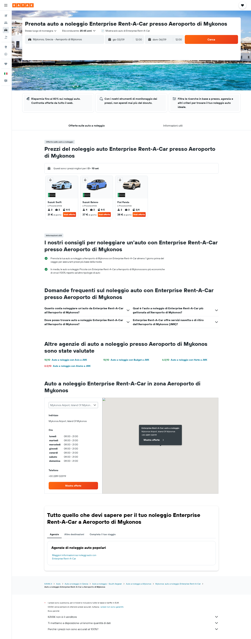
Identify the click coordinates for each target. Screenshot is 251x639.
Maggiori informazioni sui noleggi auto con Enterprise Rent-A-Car (74, 557)
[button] (6, 5)
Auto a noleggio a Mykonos (138, 583)
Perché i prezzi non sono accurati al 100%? (73, 629)
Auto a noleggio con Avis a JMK (65, 359)
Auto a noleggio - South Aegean (107, 583)
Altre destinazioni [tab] (74, 534)
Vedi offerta (69, 214)
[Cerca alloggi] (5, 22)
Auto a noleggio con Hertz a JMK (184, 359)
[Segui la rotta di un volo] (5, 54)
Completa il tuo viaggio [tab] (103, 534)
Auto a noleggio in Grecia (76, 583)
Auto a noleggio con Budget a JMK (126, 359)
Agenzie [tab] (54, 534)
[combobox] (41, 30)
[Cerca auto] (5, 30)
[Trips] (5, 63)
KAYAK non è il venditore (62, 617)
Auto (58, 583)
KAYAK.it (48, 583)
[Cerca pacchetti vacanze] (5, 37)
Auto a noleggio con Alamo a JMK (67, 365)
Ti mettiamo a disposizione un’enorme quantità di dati (79, 623)
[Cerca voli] (5, 15)
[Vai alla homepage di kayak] (23, 5)
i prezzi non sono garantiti (111, 607)
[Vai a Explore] (5, 47)
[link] (73, 485)
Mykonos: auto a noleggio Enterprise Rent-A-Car (178, 583)
